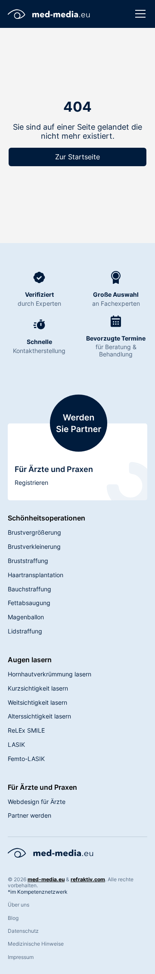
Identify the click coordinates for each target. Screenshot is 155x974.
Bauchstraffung (29, 589)
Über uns (18, 905)
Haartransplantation (35, 574)
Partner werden (29, 815)
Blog (13, 918)
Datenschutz (23, 931)
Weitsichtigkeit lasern (37, 702)
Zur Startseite (77, 156)
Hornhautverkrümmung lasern (49, 674)
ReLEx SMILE (26, 730)
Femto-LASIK (26, 758)
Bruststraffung (28, 560)
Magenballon (26, 617)
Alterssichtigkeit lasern (39, 716)
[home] (49, 13)
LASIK (16, 744)
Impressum (21, 957)
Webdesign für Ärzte (36, 801)
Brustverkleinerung (34, 546)
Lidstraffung (25, 631)
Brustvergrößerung (34, 532)
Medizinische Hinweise (36, 944)
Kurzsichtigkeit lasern (38, 688)
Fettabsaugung (29, 602)
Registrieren (31, 482)
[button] (138, 13)
